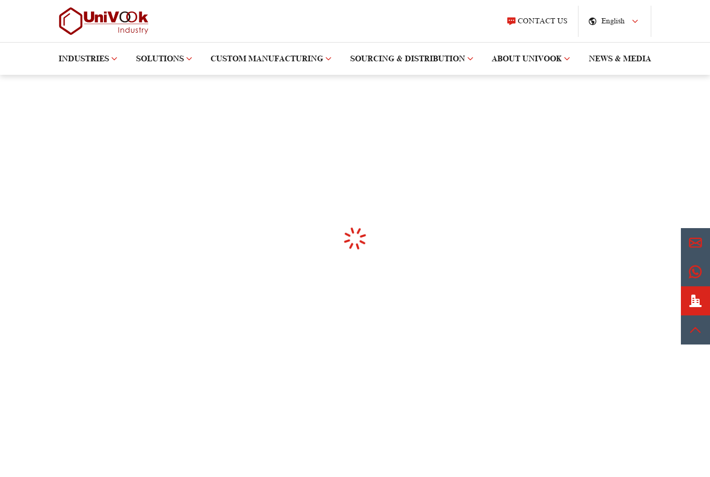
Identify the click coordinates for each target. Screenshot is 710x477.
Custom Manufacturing (267, 59)
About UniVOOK (527, 59)
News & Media (620, 59)
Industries (84, 59)
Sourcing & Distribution (407, 59)
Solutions (160, 59)
